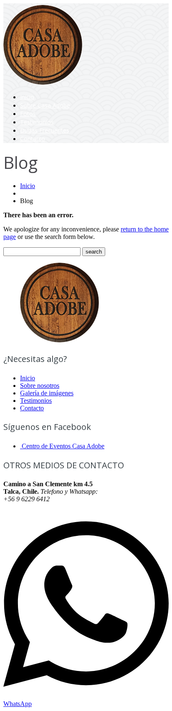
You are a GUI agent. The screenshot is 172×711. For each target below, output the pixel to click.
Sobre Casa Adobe (45, 105)
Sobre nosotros (39, 385)
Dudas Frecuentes (44, 130)
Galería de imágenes (46, 393)
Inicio (27, 97)
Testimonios (37, 122)
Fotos (28, 114)
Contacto (32, 139)
